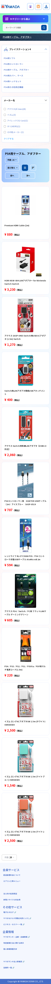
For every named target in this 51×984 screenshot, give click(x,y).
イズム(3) (11, 114)
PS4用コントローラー (13, 64)
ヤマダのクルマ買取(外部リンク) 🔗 (17, 918)
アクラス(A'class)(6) (16, 109)
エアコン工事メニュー (11, 881)
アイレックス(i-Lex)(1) (17, 120)
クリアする (9, 138)
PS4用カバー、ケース (13, 75)
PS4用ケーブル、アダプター (17, 37)
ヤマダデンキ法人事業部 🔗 (14, 961)
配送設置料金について (12, 875)
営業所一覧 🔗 (9, 967)
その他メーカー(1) (15, 132)
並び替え (11, 167)
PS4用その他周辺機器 (13, 87)
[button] (30, 6)
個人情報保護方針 (10, 949)
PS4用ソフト (10, 58)
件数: (10, 159)
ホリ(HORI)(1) (13, 126)
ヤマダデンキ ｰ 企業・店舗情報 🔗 (16, 937)
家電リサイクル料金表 (11, 899)
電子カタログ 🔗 (9, 912)
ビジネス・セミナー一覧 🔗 (14, 924)
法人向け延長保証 (10, 893)
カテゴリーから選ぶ (20, 19)
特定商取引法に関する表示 (13, 943)
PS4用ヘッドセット (12, 81)
